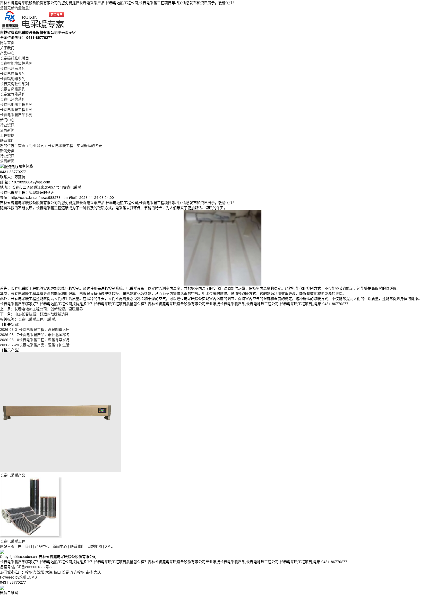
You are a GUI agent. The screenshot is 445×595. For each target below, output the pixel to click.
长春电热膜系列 (12, 73)
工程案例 (7, 135)
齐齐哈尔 (77, 571)
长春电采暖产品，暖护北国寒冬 (35, 334)
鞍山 (57, 571)
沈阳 (40, 571)
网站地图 (95, 546)
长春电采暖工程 (30, 319)
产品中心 (7, 52)
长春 (65, 571)
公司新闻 (7, 129)
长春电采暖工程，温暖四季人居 (35, 329)
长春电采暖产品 (92, 2)
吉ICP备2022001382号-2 (32, 566)
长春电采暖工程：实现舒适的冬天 (75, 145)
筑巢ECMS (28, 577)
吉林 (89, 571)
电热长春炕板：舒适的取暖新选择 (41, 313)
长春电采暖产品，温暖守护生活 (35, 344)
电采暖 (49, 319)
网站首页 (7, 42)
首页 (21, 145)
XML (109, 546)
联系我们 (7, 140)
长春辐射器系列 (12, 78)
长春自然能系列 (12, 88)
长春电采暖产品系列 (16, 114)
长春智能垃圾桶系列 (16, 63)
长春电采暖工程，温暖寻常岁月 (35, 339)
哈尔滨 (30, 571)
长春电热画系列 (12, 68)
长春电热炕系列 (12, 99)
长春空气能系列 (12, 93)
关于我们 (7, 47)
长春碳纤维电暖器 (14, 57)
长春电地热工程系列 (16, 104)
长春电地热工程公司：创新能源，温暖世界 (48, 308)
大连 (49, 571)
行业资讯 (7, 124)
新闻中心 (7, 119)
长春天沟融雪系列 (14, 83)
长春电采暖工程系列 (16, 109)
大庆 (97, 571)
